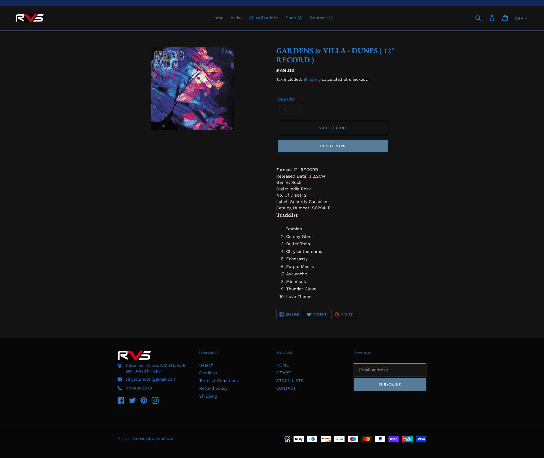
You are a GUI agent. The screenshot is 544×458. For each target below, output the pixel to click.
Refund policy (213, 388)
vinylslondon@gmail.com (151, 379)
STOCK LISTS (290, 380)
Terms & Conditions (219, 380)
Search (206, 365)
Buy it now (333, 146)
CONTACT (286, 388)
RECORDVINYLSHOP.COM (152, 439)
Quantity (286, 99)
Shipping (311, 79)
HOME (282, 365)
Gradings (208, 372)
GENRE (283, 372)
